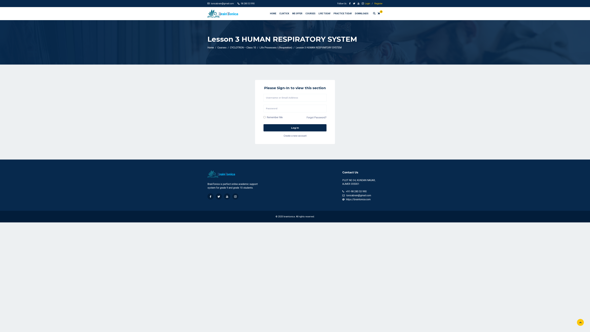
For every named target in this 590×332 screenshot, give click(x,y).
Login (367, 3)
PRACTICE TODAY (343, 13)
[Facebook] (210, 196)
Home (273, 13)
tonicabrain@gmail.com (222, 3)
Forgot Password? (316, 117)
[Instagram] (235, 196)
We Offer (297, 13)
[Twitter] (219, 196)
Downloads (361, 13)
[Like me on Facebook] (350, 3)
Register (378, 3)
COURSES (310, 13)
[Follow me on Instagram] (363, 3)
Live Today (324, 13)
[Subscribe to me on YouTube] (358, 3)
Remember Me (274, 117)
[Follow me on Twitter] (354, 3)
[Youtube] (227, 196)
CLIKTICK (284, 13)
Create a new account (295, 135)
